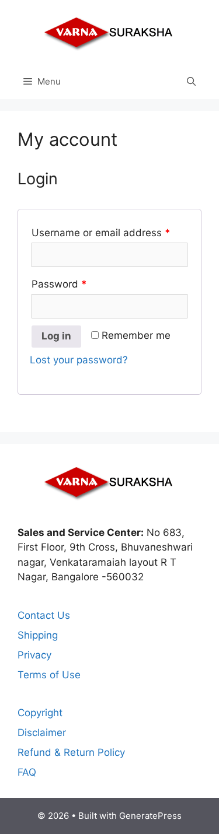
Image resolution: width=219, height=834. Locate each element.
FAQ (27, 772)
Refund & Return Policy (71, 752)
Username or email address (101, 233)
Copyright (40, 713)
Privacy (34, 655)
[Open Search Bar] (191, 81)
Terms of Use (49, 675)
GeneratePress (150, 815)
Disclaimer (42, 732)
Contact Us (44, 615)
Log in (56, 336)
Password (59, 284)
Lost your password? (79, 360)
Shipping (38, 635)
